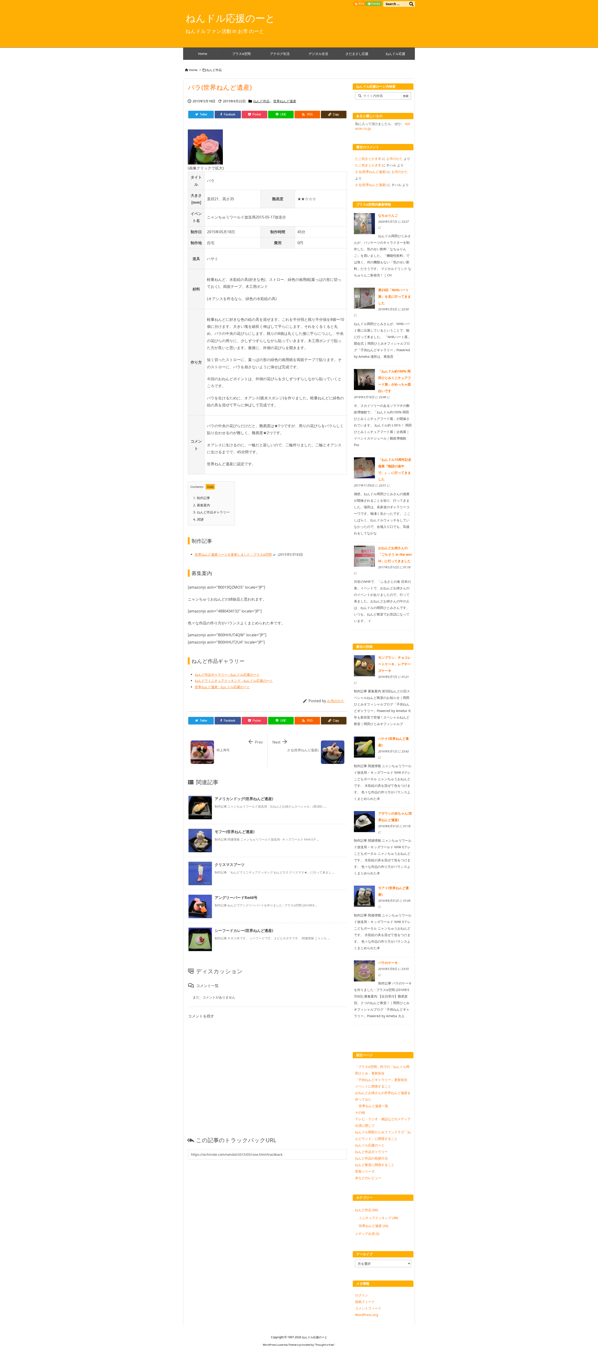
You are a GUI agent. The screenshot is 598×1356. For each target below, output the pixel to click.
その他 (360, 1112)
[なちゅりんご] (364, 223)
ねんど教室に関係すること (374, 1165)
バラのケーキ (388, 962)
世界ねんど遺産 (284, 101)
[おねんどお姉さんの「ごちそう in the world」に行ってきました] (364, 556)
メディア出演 (367, 1233)
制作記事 (201, 498)
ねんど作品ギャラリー (211, 512)
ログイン (361, 1295)
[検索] (411, 4)
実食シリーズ (365, 1171)
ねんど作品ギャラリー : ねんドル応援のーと (227, 674)
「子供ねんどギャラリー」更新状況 (381, 1079)
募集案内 (201, 505)
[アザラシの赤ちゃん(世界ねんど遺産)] (364, 821)
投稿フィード (365, 1301)
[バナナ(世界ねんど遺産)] (364, 746)
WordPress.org (366, 1315)
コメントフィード (368, 1308)
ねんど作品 (214, 70)
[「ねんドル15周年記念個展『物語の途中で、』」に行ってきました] (364, 467)
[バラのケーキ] (364, 970)
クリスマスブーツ (230, 864)
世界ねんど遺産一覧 (373, 1106)
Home (193, 70)
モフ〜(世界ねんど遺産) (234, 831)
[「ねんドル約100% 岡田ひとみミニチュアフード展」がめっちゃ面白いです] (364, 379)
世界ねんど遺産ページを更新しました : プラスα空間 (233, 554)
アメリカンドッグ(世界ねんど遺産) (244, 798)
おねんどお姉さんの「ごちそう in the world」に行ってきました (395, 554)
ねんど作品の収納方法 (371, 1158)
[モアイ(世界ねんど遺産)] (364, 896)
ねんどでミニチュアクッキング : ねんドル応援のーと (234, 680)
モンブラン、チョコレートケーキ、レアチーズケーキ (394, 664)
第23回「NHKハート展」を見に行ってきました (394, 296)
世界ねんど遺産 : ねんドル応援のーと (222, 687)
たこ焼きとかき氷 (368, 158)
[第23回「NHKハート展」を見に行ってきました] (364, 298)
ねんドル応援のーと (369, 1145)
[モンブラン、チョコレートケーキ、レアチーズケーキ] (364, 665)
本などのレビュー (368, 1178)
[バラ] (205, 146)
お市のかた (336, 700)
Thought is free (324, 1344)
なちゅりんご (388, 215)
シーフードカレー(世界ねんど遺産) (244, 930)
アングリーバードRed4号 (236, 897)
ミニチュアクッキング (378, 1218)
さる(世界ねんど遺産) (370, 171)
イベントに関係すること (373, 1086)
